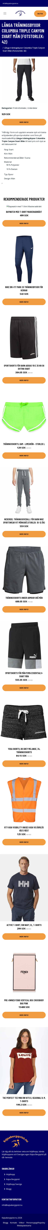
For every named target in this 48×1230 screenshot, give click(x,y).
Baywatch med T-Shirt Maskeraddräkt (24, 211)
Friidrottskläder (19, 108)
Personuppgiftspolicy (35, 1222)
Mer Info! (24, 122)
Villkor (21, 1222)
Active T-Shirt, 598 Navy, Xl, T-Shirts (24, 924)
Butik (40, 13)
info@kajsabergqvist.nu (10, 3)
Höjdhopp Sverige (14, 1184)
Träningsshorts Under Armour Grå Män (24, 597)
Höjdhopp (10, 1174)
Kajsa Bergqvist (13, 1179)
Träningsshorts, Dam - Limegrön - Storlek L (24, 443)
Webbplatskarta (24, 1225)
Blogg (8, 1189)
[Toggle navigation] (5, 13)
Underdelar (32, 108)
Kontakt (13, 1222)
